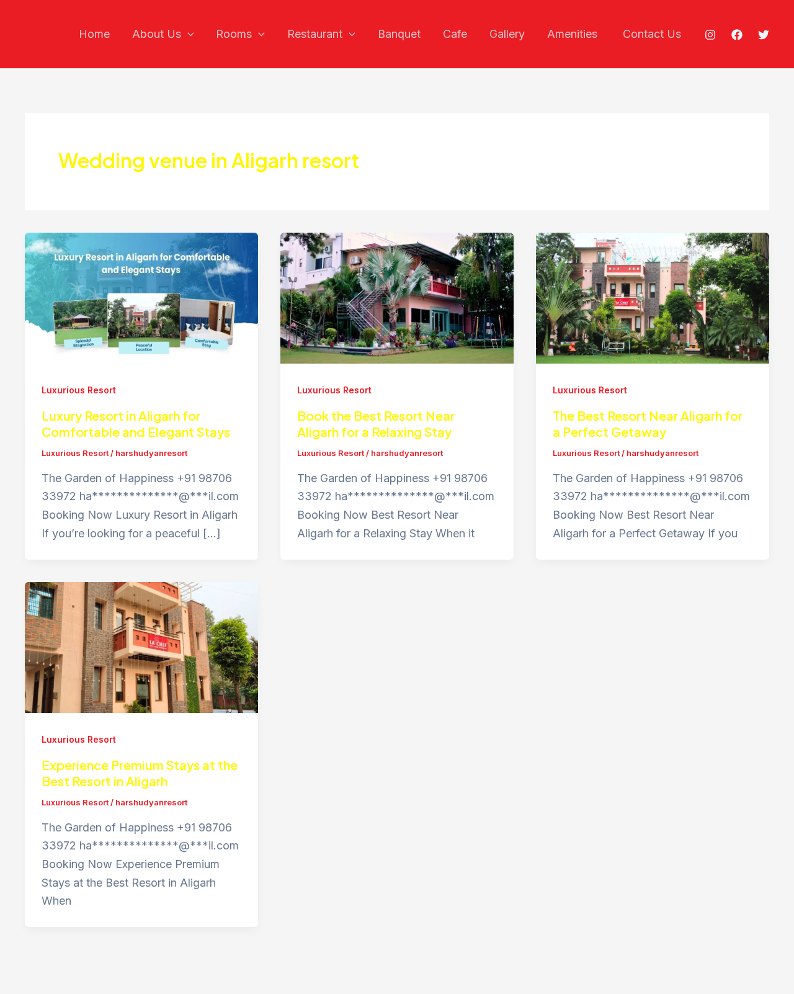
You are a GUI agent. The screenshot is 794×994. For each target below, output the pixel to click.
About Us (156, 33)
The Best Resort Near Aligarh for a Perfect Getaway (648, 423)
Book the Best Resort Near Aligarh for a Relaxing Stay (376, 423)
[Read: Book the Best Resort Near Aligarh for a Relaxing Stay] (397, 296)
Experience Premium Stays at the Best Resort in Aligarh (140, 773)
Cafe (455, 33)
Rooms (234, 33)
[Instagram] (710, 34)
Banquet (399, 33)
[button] (187, 34)
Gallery (507, 33)
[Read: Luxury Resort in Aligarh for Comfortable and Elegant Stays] (141, 296)
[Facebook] (737, 34)
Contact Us (652, 33)
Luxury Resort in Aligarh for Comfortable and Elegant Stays (136, 423)
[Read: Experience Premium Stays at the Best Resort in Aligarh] (141, 646)
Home (94, 33)
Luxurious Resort (79, 390)
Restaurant (314, 33)
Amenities (573, 33)
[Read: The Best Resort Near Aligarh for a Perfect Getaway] (652, 296)
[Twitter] (763, 34)
